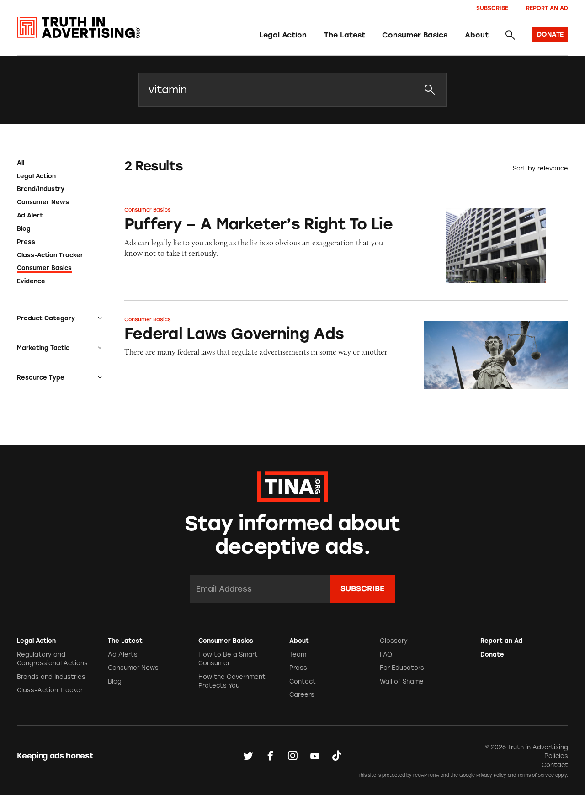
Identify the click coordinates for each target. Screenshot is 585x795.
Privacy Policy (491, 775)
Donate (492, 654)
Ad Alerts (123, 654)
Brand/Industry (40, 189)
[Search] (510, 35)
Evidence (31, 281)
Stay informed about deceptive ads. (293, 535)
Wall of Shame (402, 681)
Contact (302, 681)
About (477, 35)
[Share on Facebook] (270, 756)
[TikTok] (337, 756)
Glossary (394, 640)
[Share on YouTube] (315, 756)
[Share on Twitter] (248, 756)
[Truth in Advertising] (78, 27)
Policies (556, 756)
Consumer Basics (414, 35)
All (20, 162)
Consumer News (43, 202)
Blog (24, 228)
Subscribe (492, 8)
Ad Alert (30, 215)
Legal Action (283, 35)
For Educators (402, 667)
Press (26, 241)
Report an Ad (547, 8)
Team (297, 654)
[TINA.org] (292, 485)
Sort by (524, 168)
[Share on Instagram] (292, 756)
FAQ (386, 654)
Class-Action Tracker (50, 255)
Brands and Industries (51, 676)
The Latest (344, 35)
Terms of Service (535, 775)
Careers (301, 694)
